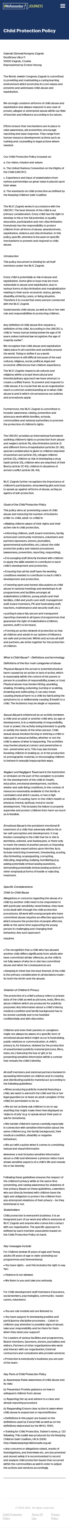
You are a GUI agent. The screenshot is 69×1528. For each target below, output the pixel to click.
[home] (23, 6)
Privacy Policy (55, 1516)
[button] (63, 6)
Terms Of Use (37, 1516)
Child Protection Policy (12, 1516)
